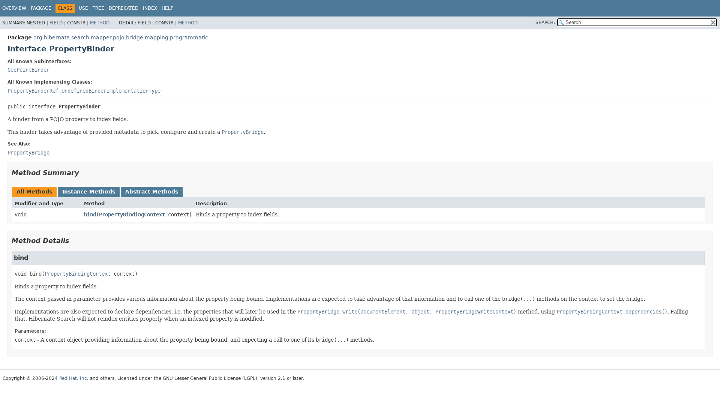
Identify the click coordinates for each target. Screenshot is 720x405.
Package (41, 8)
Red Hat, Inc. (73, 378)
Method (100, 23)
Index (150, 8)
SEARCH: (545, 22)
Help (167, 8)
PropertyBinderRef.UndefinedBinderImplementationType (84, 91)
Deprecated (123, 8)
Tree (98, 8)
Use (83, 8)
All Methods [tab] (34, 192)
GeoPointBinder (29, 70)
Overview (14, 8)
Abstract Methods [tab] (151, 192)
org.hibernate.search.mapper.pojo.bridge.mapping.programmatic (120, 37)
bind (90, 215)
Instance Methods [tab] (88, 192)
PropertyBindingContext (132, 215)
